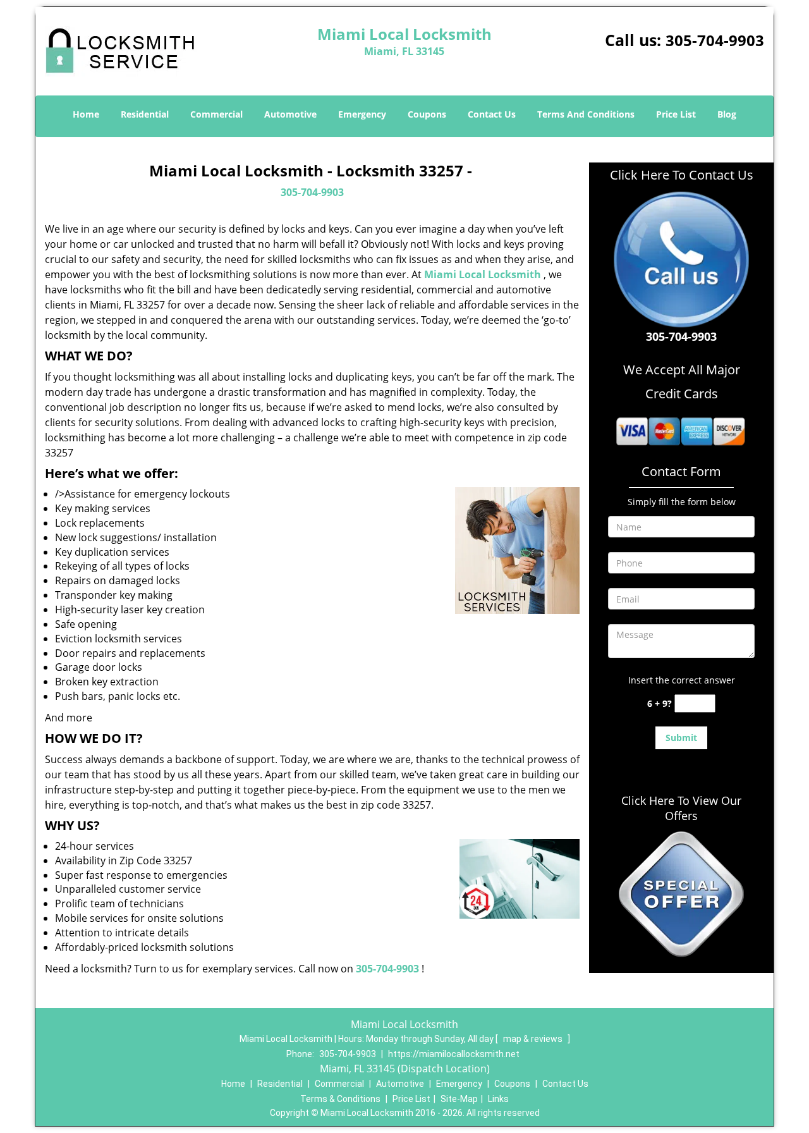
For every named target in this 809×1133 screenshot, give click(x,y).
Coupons (427, 114)
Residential (145, 114)
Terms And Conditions (586, 114)
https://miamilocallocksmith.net (454, 1054)
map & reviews (533, 1039)
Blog (726, 114)
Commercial (216, 114)
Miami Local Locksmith (482, 274)
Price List (676, 114)
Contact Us (492, 114)
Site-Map (459, 1099)
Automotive (290, 114)
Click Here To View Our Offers (681, 808)
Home (86, 114)
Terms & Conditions (340, 1099)
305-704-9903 (715, 40)
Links (498, 1099)
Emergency (362, 114)
